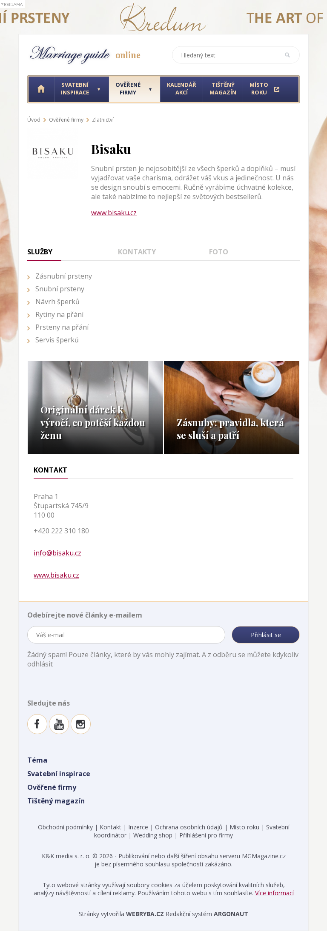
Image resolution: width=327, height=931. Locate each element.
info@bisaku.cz (57, 553)
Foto (218, 251)
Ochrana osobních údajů (189, 827)
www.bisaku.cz (114, 212)
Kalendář (181, 88)
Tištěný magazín (56, 801)
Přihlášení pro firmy (206, 835)
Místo (259, 88)
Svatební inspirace (58, 773)
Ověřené (128, 88)
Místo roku (244, 827)
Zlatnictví (103, 119)
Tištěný (222, 88)
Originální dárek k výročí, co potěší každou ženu (92, 422)
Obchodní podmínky (65, 827)
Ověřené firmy (66, 119)
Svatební (75, 88)
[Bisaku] (52, 131)
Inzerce (138, 827)
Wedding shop (152, 835)
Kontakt (110, 827)
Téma (37, 760)
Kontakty (137, 251)
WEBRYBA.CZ (145, 914)
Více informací (274, 893)
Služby (39, 251)
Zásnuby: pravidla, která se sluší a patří (230, 428)
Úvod (33, 119)
